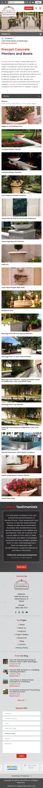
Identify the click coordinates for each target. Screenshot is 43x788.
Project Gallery (22, 635)
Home (2, 38)
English (12, 2)
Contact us (13, 84)
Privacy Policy (22, 648)
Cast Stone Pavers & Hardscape (14, 41)
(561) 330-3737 (21, 608)
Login (38, 2)
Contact (28, 8)
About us (22, 628)
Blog (22, 641)
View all (21, 700)
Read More (21, 567)
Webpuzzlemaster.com (26, 786)
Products (8, 38)
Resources (22, 638)
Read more (14, 666)
